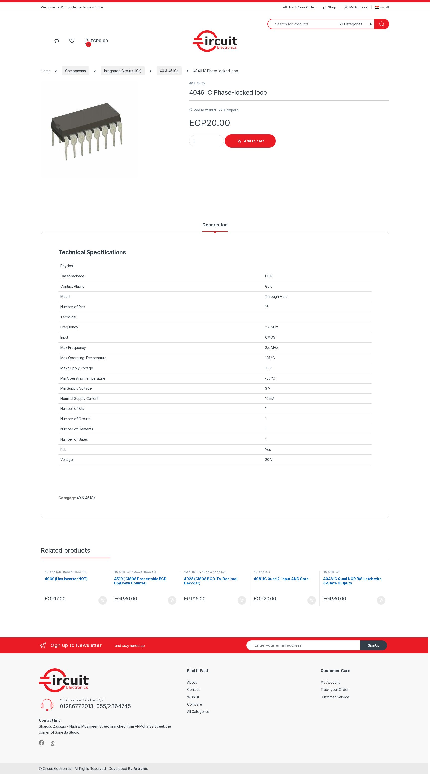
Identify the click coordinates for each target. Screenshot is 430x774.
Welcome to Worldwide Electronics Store (72, 7)
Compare (231, 110)
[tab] (214, 227)
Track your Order (335, 689)
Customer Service (335, 697)
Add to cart (254, 141)
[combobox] (302, 24)
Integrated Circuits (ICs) (123, 71)
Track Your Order (301, 7)
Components (75, 71)
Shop (332, 7)
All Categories (198, 712)
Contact (193, 689)
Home (45, 71)
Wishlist (193, 697)
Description (214, 225)
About (192, 682)
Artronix (140, 768)
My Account (358, 7)
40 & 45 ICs (169, 71)
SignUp (374, 645)
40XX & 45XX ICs (74, 572)
